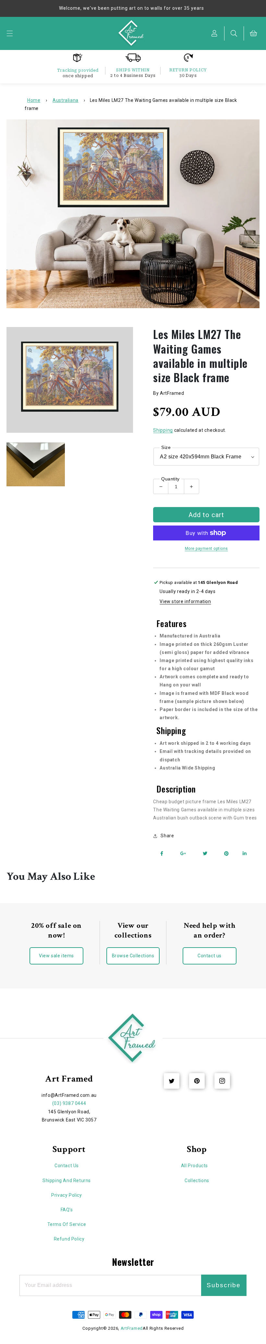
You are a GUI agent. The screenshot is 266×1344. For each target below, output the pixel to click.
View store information (185, 601)
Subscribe (224, 1285)
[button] (10, 33)
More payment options (206, 548)
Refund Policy (69, 1238)
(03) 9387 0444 (69, 1103)
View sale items (56, 955)
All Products (194, 1165)
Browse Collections (133, 955)
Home (33, 100)
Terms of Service (66, 1224)
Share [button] (167, 835)
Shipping (163, 430)
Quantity (170, 478)
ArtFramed (132, 1328)
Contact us (210, 955)
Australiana (66, 100)
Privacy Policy (66, 1195)
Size (166, 447)
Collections (197, 1180)
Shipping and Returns (66, 1180)
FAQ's (67, 1209)
